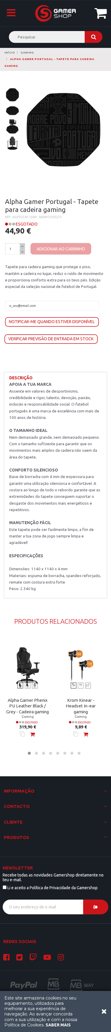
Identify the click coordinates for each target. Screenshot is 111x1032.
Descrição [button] (21, 377)
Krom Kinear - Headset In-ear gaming (81, 706)
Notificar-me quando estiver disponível (52, 321)
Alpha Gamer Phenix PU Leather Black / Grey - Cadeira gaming (27, 706)
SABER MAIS (58, 1025)
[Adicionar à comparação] (22, 734)
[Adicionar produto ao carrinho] (32, 734)
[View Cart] (102, 13)
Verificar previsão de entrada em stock (51, 338)
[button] (29, 753)
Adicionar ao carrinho (61, 249)
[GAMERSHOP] (56, 13)
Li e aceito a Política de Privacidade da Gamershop (52, 887)
